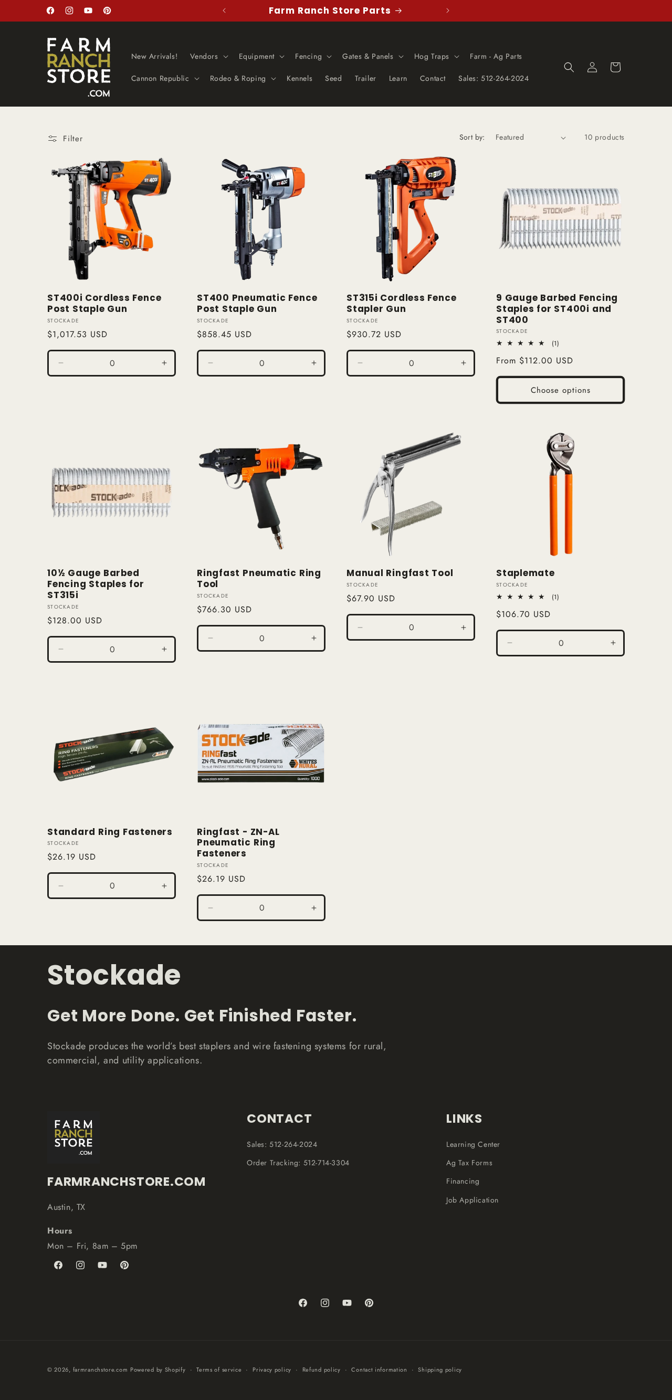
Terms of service (219, 1369)
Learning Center (473, 1144)
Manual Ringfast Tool (400, 573)
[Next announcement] (447, 10)
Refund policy (321, 1369)
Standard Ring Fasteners (110, 832)
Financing (462, 1181)
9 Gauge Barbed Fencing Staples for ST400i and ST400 (557, 308)
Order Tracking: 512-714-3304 (298, 1162)
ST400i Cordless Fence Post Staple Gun (104, 303)
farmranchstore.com (100, 1369)
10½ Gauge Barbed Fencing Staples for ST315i (95, 584)
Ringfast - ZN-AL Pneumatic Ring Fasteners (238, 843)
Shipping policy (440, 1369)
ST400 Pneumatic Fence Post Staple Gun (257, 303)
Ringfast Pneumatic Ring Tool (259, 579)
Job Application (472, 1200)
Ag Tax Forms (469, 1162)
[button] (208, 56)
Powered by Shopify (158, 1369)
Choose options (561, 390)
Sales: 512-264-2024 (282, 1144)
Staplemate (525, 573)
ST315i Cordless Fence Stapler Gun (401, 303)
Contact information (379, 1369)
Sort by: (472, 137)
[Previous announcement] (224, 10)
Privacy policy (272, 1369)
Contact (279, 1118)
